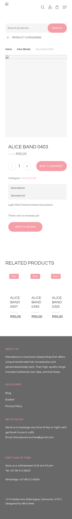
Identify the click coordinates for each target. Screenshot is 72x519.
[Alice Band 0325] (57, 280)
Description (18, 188)
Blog (8, 393)
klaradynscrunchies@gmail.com (33, 437)
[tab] (37, 188)
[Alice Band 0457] (15, 280)
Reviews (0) (18, 195)
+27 (29, 479)
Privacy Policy (13, 406)
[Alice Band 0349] (37, 280)
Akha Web (28, 503)
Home (8, 49)
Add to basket (51, 166)
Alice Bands (23, 49)
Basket (9, 399)
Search (57, 28)
